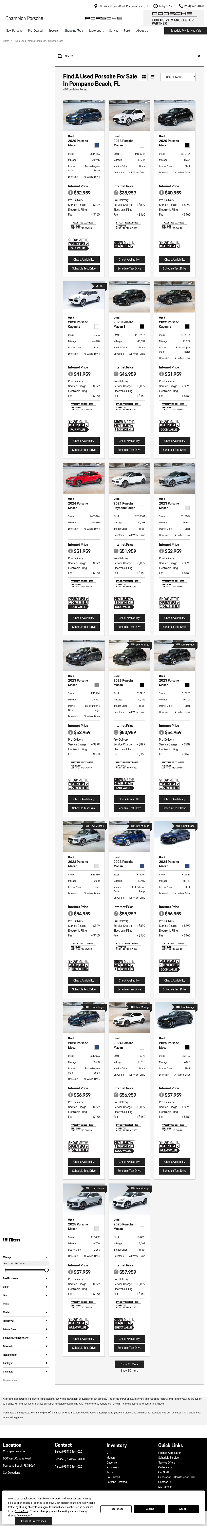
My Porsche (165, 1486)
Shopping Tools (73, 30)
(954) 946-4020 (72, 1451)
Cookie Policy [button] (22, 1511)
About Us (142, 30)
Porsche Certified (117, 1482)
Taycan (111, 1472)
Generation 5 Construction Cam (176, 1477)
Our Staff (163, 1472)
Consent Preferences (33, 1521)
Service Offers (166, 1462)
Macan (111, 1457)
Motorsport (96, 30)
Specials (53, 30)
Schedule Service (168, 1457)
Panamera (113, 1467)
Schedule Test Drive (84, 268)
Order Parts (165, 1467)
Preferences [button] (24, 1515)
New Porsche (14, 30)
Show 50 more (129, 1370)
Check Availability (83, 259)
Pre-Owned (35, 30)
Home (6, 41)
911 (109, 1452)
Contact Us (164, 1482)
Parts (127, 30)
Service (113, 30)
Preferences (116, 1509)
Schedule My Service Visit (185, 30)
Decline (150, 1509)
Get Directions (11, 1472)
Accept (183, 1509)
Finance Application (169, 1452)
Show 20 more (129, 1364)
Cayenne (112, 1462)
